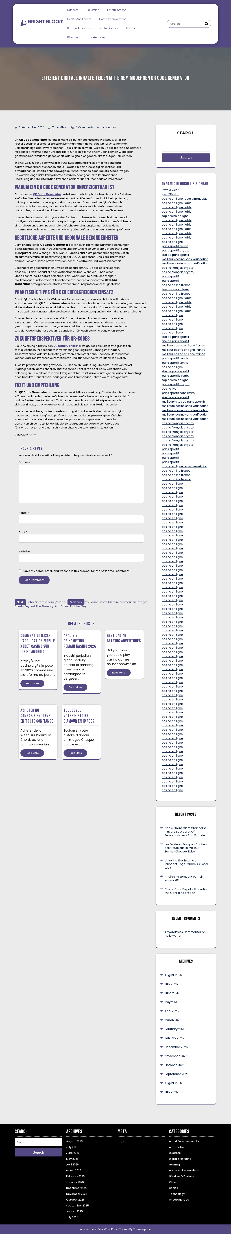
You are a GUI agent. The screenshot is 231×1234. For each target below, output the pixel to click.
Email (23, 532)
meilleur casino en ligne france (183, 345)
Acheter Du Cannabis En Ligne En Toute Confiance (36, 716)
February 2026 (175, 1029)
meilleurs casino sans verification (185, 259)
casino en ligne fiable (176, 203)
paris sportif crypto (175, 250)
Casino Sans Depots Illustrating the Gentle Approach (186, 891)
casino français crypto (178, 268)
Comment (27, 462)
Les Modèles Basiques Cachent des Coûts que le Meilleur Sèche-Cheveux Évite (186, 848)
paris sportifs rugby (175, 376)
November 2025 (176, 1056)
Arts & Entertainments (184, 1141)
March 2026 (173, 1020)
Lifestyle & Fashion (181, 1176)
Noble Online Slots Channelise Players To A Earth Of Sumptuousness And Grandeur (186, 831)
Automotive (177, 1147)
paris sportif (170, 276)
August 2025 (173, 1083)
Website (24, 551)
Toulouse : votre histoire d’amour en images (79, 716)
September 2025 (177, 1074)
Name (24, 513)
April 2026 (172, 1011)
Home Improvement (112, 19)
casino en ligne (172, 242)
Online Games (109, 28)
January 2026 (174, 1038)
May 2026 (171, 1002)
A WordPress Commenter (183, 932)
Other (33, 434)
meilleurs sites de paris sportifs (184, 402)
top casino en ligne (175, 216)
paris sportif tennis (175, 246)
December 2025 (176, 1047)
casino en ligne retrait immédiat (184, 199)
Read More (32, 683)
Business (72, 10)
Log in (121, 1141)
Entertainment (116, 10)
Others (130, 28)
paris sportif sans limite (178, 393)
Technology (177, 1194)
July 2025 (171, 1092)
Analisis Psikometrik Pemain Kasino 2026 (80, 641)
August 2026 (173, 975)
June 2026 (172, 993)
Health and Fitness (79, 19)
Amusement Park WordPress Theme (104, 1229)
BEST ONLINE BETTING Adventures (124, 638)
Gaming (174, 1164)
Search (207, 24)
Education (92, 10)
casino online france (176, 285)
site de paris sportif (175, 255)
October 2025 (174, 1065)
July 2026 (171, 984)
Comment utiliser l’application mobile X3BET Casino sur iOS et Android (37, 644)
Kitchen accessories (79, 28)
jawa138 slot (170, 190)
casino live (169, 389)
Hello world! (173, 936)
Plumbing (73, 37)
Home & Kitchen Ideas (184, 1170)
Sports (173, 1188)
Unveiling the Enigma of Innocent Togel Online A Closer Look (186, 864)
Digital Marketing (180, 1159)
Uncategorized (97, 37)
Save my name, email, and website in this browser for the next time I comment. (76, 571)
